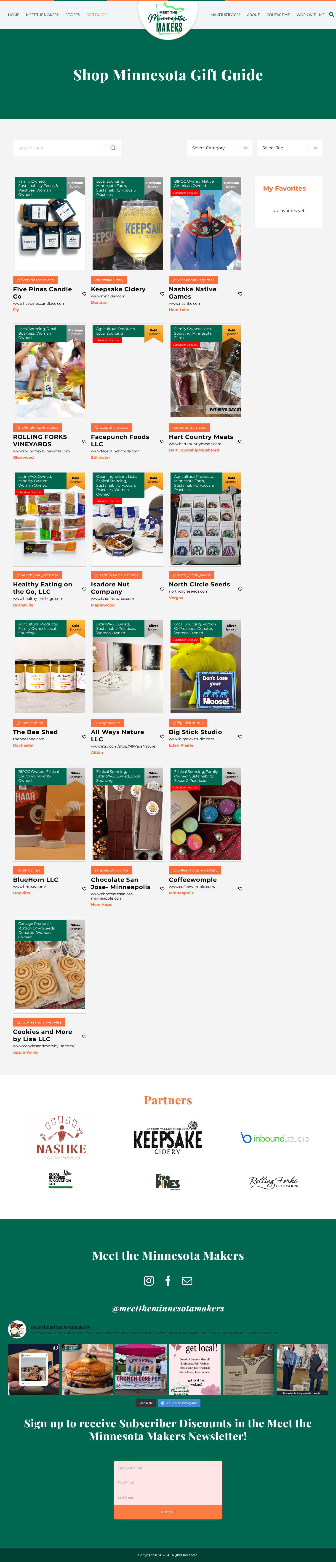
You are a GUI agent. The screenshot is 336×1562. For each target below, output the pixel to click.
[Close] (196, 746)
